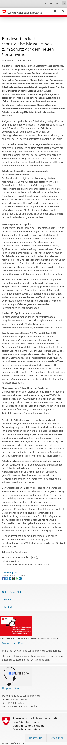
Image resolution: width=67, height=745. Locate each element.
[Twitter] (7, 578)
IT (51, 3)
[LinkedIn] (10, 578)
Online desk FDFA (12, 642)
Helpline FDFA (10, 688)
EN (63, 3)
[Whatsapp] (17, 578)
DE (45, 3)
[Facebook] (3, 578)
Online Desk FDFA (11, 591)
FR (57, 3)
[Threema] (13, 578)
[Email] (20, 578)
